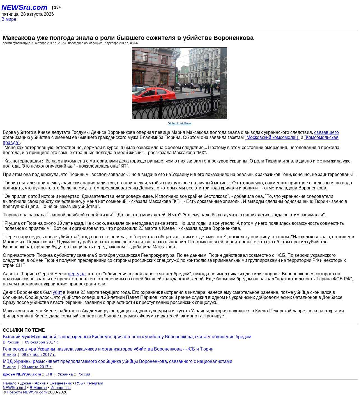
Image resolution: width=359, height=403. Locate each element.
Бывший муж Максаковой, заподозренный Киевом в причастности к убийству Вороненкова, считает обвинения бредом (127, 336)
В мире (8, 19)
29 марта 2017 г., (37, 367)
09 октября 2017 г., (42, 342)
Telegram (95, 383)
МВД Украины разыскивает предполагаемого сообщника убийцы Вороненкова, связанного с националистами (117, 361)
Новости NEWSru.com (27, 392)
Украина (65, 374)
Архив (40, 383)
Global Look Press (180, 123)
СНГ (49, 374)
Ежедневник (60, 383)
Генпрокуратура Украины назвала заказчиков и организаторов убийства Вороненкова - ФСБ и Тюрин (108, 349)
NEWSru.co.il (14, 387)
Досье (25, 383)
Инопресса (60, 387)
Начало (10, 383)
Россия (83, 374)
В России (11, 342)
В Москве (38, 387)
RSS (79, 383)
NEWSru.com (24, 7)
